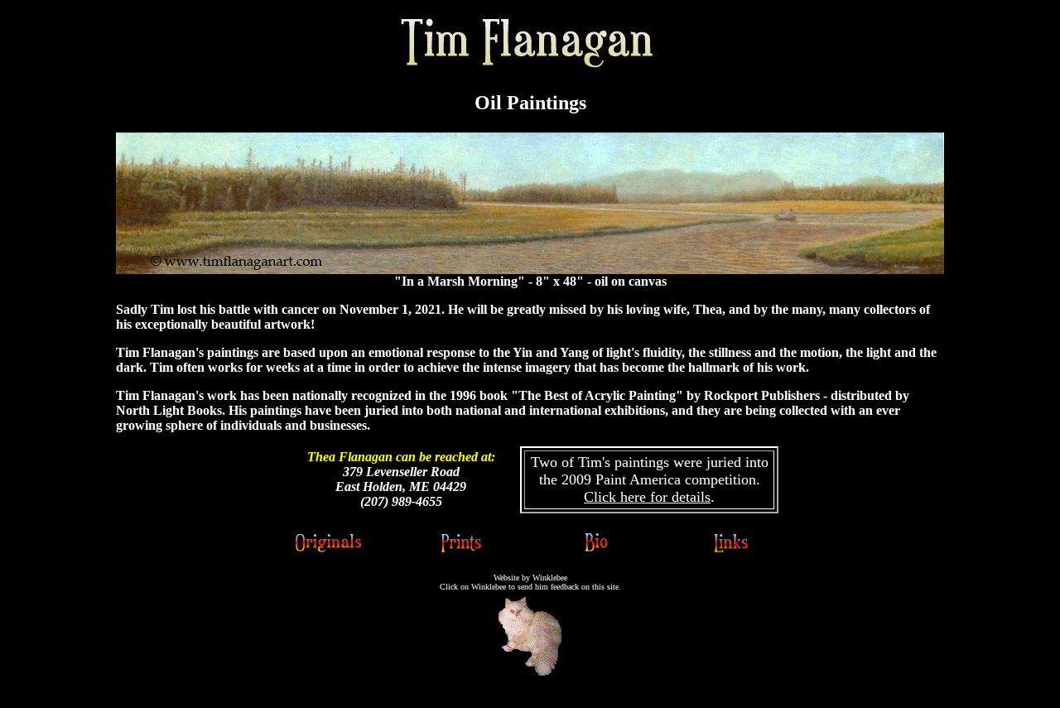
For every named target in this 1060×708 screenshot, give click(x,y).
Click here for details (647, 497)
